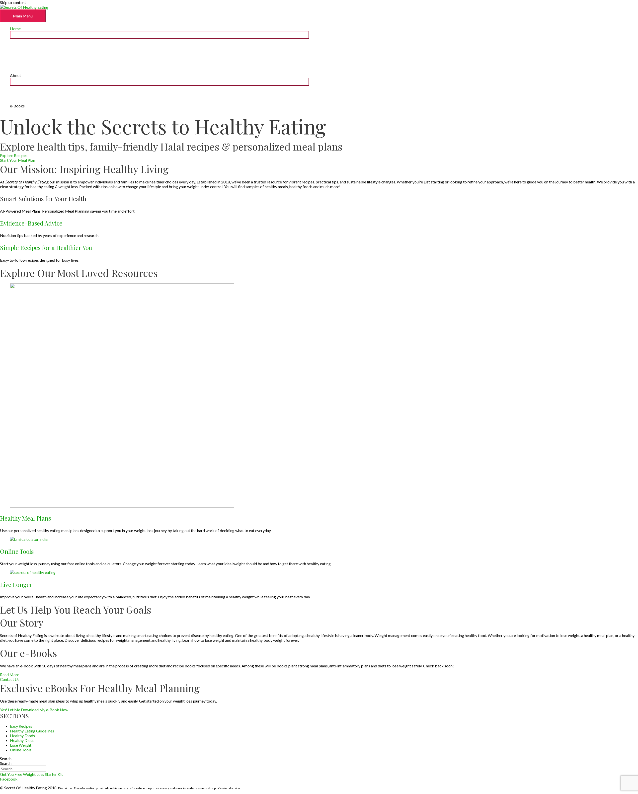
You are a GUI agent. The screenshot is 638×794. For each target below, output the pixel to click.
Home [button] (15, 28)
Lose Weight (20, 745)
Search (5, 758)
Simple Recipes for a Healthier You (46, 247)
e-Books (17, 105)
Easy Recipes (21, 726)
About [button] (15, 75)
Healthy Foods (22, 735)
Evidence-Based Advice (31, 223)
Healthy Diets (22, 740)
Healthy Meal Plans (25, 518)
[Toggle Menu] (159, 35)
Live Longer (16, 584)
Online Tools (17, 551)
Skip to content (13, 2)
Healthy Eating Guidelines (32, 730)
